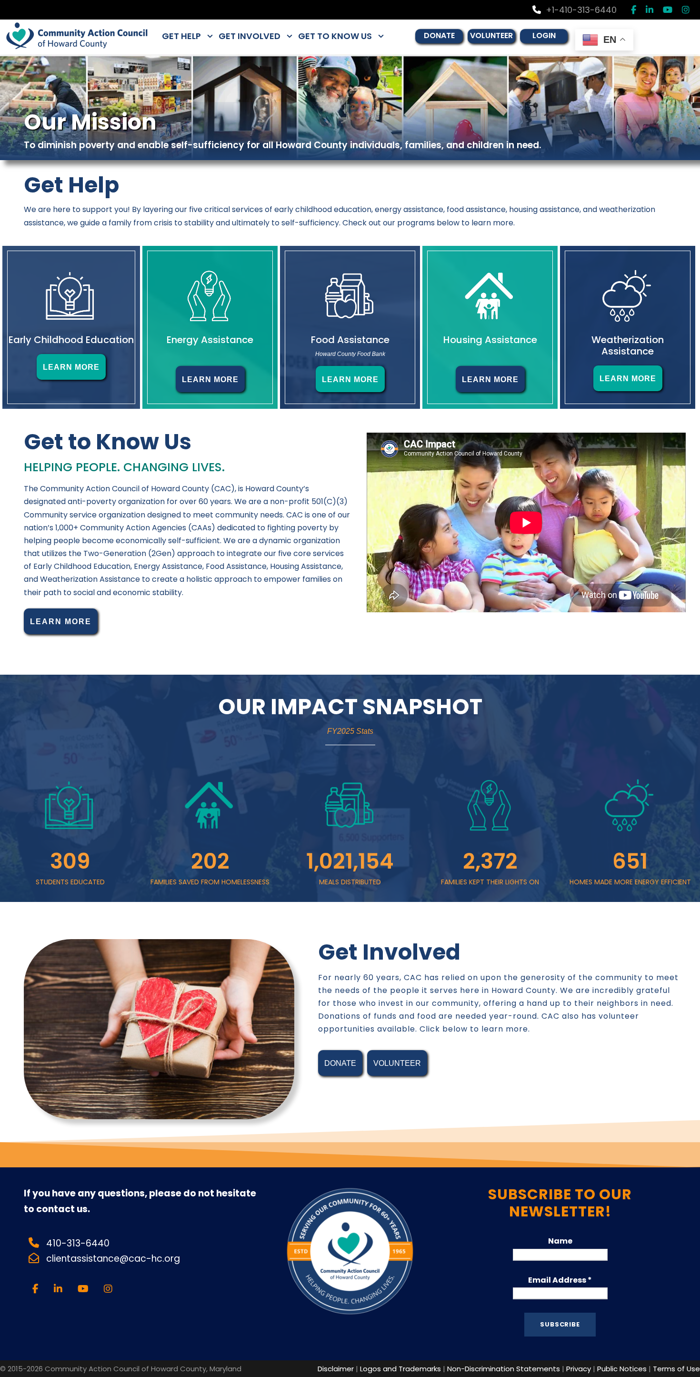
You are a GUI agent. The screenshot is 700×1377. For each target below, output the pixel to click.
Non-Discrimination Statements (503, 1369)
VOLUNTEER (491, 35)
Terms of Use (676, 1369)
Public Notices (622, 1369)
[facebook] (633, 10)
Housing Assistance (490, 339)
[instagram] (686, 10)
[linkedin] (649, 10)
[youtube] (667, 10)
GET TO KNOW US (335, 36)
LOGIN (544, 35)
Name (560, 1240)
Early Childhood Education (71, 339)
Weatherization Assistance (627, 345)
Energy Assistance (210, 339)
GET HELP (181, 36)
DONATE (439, 35)
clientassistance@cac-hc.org (114, 1258)
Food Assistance (350, 339)
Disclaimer (336, 1369)
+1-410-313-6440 (581, 10)
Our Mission (90, 122)
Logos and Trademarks (400, 1369)
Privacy (578, 1369)
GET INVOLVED (249, 36)
